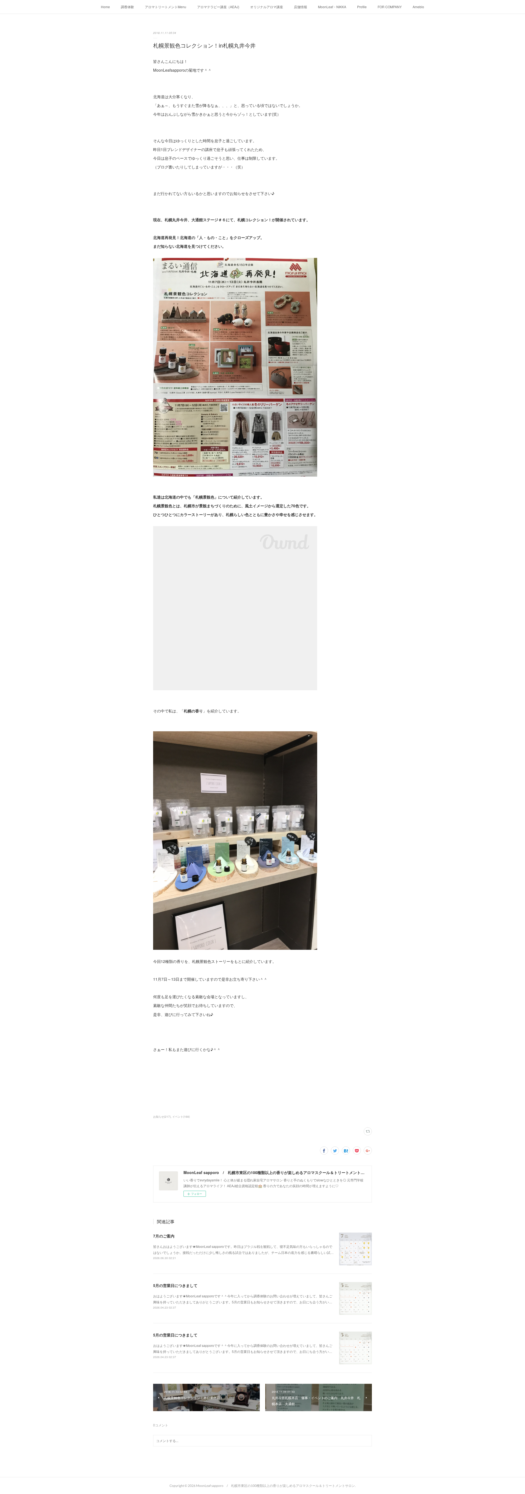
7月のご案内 (163, 1236)
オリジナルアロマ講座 (266, 6)
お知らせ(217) (162, 1117)
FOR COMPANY (390, 6)
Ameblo (418, 6)
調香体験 (127, 6)
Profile (362, 6)
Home (105, 6)
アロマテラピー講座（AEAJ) (218, 6)
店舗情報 (300, 6)
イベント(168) (181, 1117)
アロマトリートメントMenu (165, 6)
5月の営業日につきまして (175, 1285)
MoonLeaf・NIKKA (332, 6)
